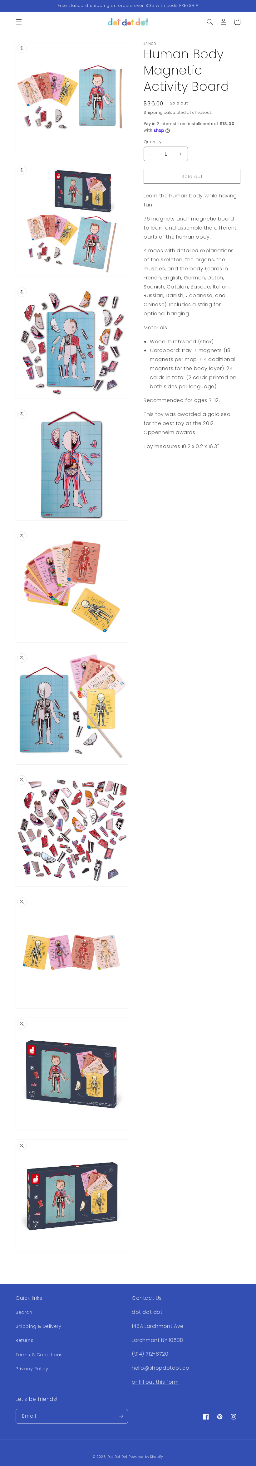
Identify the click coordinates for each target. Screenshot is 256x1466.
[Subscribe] (121, 1416)
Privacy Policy (32, 1369)
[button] (19, 22)
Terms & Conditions (39, 1355)
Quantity (152, 142)
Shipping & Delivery (38, 1326)
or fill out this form (155, 1382)
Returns (24, 1340)
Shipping (153, 112)
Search (24, 1312)
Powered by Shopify (146, 1456)
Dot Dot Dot (117, 1456)
